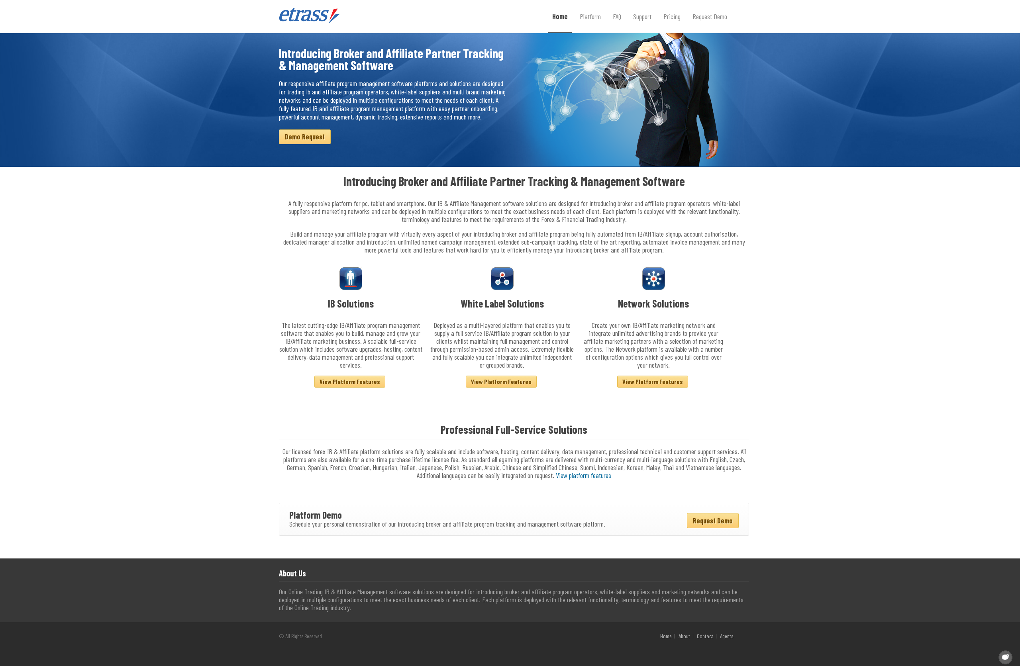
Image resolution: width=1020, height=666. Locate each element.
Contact (705, 636)
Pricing (672, 16)
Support (642, 16)
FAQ (617, 16)
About (684, 636)
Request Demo (709, 16)
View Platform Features (350, 381)
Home (560, 16)
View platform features (583, 475)
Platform (590, 16)
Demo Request (305, 136)
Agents (726, 636)
